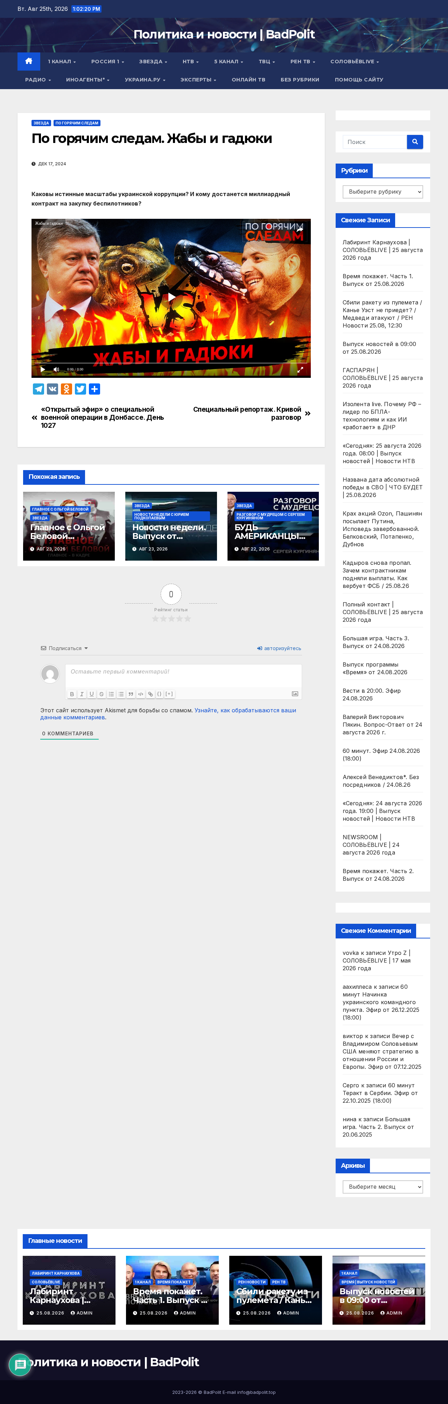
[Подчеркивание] (92, 694)
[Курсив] (82, 694)
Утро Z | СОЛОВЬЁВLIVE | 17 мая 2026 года (377, 960)
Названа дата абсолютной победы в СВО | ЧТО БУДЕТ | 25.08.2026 (383, 487)
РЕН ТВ (301, 61)
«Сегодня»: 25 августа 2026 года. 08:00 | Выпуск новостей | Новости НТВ (382, 453)
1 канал (60, 61)
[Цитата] (131, 694)
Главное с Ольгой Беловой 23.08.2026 (67, 536)
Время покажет (174, 1282)
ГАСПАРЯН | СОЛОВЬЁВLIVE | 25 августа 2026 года (383, 378)
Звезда (151, 61)
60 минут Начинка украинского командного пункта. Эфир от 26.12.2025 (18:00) (381, 1002)
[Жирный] (72, 694)
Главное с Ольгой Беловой (60, 509)
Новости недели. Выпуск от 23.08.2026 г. (169, 536)
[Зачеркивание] (101, 694)
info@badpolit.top (256, 1392)
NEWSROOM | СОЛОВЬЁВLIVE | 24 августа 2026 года (371, 845)
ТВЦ (265, 61)
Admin (85, 1313)
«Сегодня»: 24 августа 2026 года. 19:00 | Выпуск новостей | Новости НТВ (382, 811)
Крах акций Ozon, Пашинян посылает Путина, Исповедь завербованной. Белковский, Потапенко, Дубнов (382, 529)
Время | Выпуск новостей (368, 1282)
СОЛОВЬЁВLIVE (353, 61)
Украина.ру (143, 80)
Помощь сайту (359, 80)
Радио (36, 80)
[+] (169, 693)
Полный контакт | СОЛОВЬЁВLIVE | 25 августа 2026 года (383, 612)
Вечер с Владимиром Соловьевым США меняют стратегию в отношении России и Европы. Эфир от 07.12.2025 (382, 1051)
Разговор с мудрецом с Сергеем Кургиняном (271, 516)
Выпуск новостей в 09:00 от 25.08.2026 (377, 1300)
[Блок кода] (141, 694)
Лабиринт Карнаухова (56, 1273)
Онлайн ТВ (249, 80)
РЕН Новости (252, 1282)
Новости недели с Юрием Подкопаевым (161, 516)
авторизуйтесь (282, 648)
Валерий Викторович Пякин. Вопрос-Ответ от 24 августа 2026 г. (383, 724)
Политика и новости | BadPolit (224, 34)
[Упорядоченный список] (111, 694)
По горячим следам (77, 123)
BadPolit (212, 1392)
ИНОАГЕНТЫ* (86, 80)
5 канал (227, 61)
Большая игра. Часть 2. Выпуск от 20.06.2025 (378, 1127)
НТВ (189, 61)
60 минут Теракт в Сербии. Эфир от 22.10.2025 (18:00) (380, 1093)
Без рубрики (300, 80)
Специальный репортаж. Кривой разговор (247, 413)
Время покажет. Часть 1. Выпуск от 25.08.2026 (171, 1300)
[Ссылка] (150, 694)
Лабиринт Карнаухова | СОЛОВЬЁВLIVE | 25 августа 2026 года (383, 250)
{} (159, 693)
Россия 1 (106, 61)
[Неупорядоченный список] (121, 694)
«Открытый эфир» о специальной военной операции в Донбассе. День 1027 (102, 417)
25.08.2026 (51, 1313)
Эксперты (197, 80)
